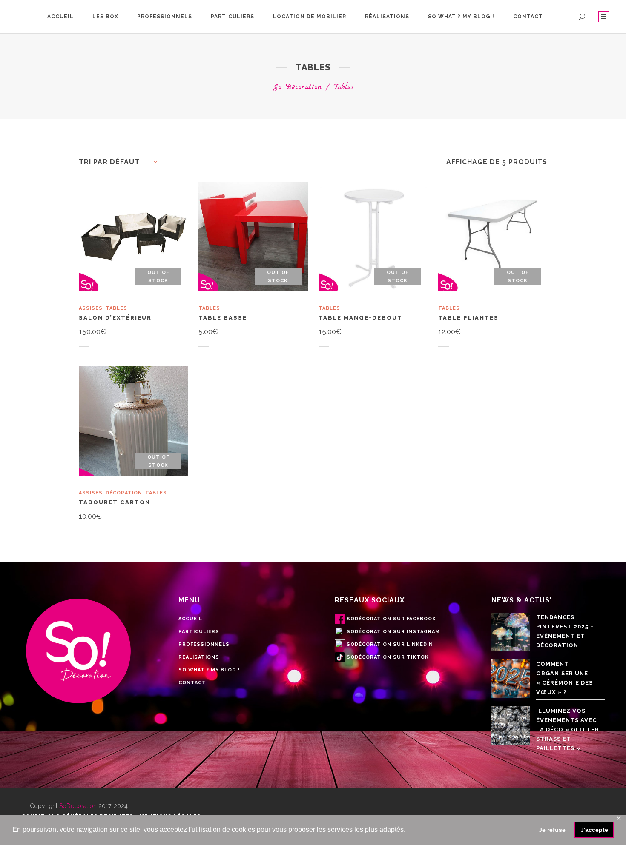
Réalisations (198, 657)
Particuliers (198, 631)
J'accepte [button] (594, 829)
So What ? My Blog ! (209, 670)
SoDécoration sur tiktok (388, 657)
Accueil (190, 619)
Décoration (124, 493)
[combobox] (121, 162)
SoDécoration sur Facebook (391, 619)
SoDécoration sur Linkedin (390, 644)
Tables (116, 308)
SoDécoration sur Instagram (393, 631)
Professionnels (204, 644)
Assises (91, 308)
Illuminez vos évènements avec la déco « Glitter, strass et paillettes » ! (568, 729)
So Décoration (297, 87)
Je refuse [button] (552, 829)
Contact (192, 682)
